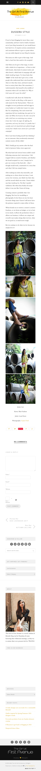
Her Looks (20, 28)
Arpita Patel (25, 421)
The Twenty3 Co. (30, 766)
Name (8, 474)
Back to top (29, 768)
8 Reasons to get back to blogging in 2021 (19, 725)
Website (8, 489)
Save (21, 429)
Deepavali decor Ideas (12, 728)
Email (8, 482)
